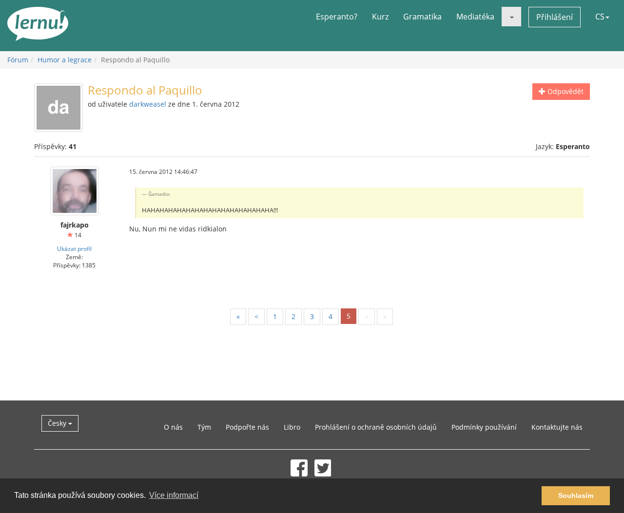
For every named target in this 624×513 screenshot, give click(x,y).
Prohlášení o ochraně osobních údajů (376, 427)
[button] (511, 16)
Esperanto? (336, 16)
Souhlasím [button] (575, 495)
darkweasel (147, 104)
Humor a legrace (65, 59)
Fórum (17, 59)
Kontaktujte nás (557, 427)
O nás (173, 427)
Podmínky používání (484, 427)
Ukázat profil (74, 248)
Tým (204, 427)
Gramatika (422, 16)
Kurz (380, 16)
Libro (292, 427)
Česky (58, 423)
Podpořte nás (247, 427)
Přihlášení (554, 17)
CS (599, 16)
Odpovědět (565, 91)
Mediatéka (475, 16)
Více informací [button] (173, 495)
